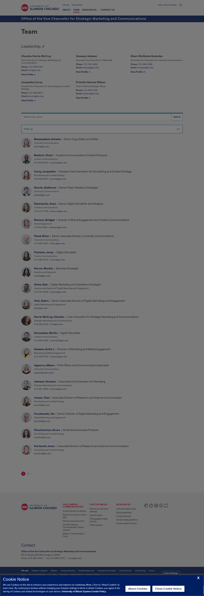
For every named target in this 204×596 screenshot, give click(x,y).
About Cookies (138, 588)
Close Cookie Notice (168, 588)
